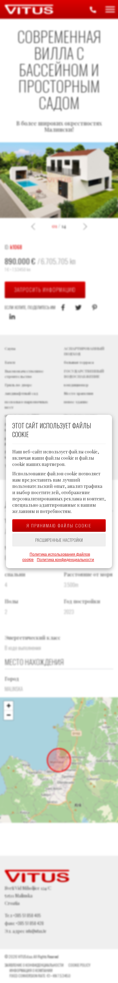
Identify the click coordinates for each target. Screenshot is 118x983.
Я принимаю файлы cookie (59, 525)
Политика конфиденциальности (65, 559)
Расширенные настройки (59, 539)
